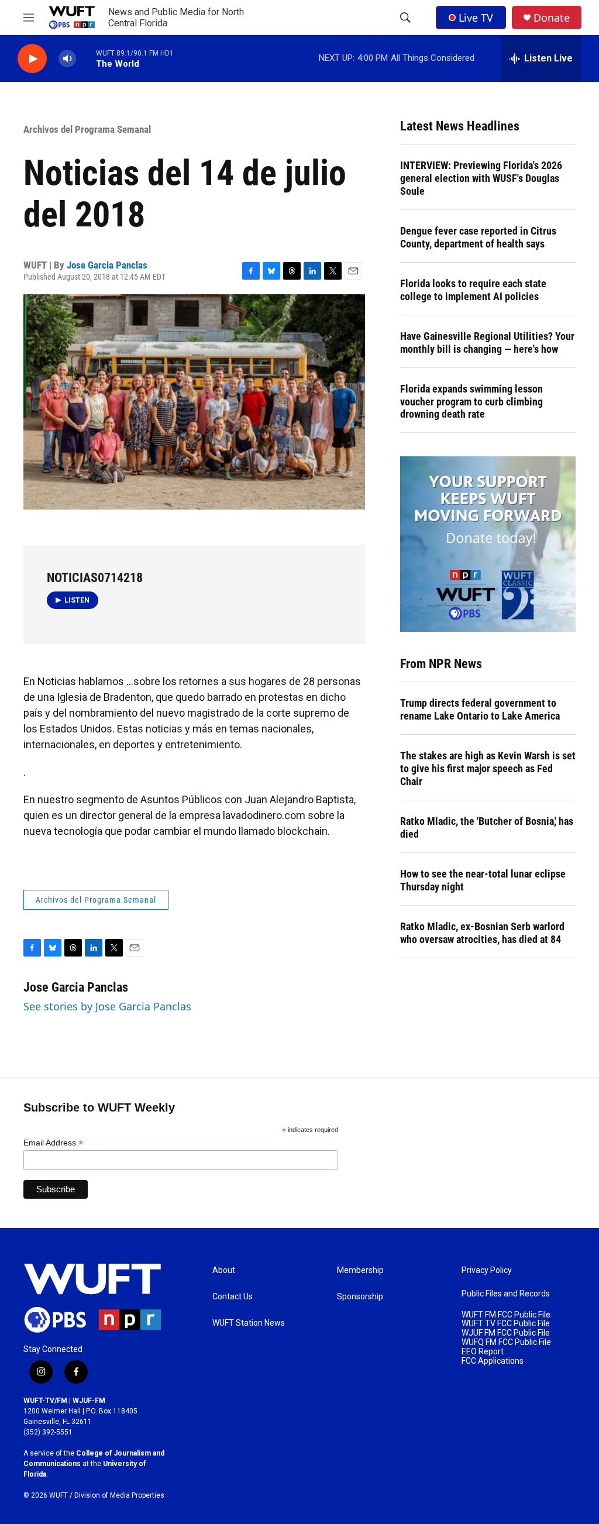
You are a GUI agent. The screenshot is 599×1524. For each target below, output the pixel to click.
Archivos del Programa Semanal (87, 129)
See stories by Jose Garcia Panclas (107, 1006)
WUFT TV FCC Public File (506, 1323)
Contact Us (232, 1296)
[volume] (67, 59)
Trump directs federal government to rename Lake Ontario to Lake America (480, 709)
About (223, 1270)
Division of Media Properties (119, 1495)
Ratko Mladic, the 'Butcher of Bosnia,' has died (486, 827)
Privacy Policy (487, 1270)
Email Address (53, 1142)
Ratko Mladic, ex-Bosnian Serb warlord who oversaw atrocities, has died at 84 (482, 932)
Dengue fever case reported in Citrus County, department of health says (478, 237)
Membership (360, 1270)
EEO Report (483, 1351)
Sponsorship (360, 1296)
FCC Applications (493, 1361)
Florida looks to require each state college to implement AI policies (473, 289)
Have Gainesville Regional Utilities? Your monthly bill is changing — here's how (487, 342)
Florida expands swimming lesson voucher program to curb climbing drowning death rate (471, 402)
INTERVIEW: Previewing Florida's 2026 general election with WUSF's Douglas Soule (481, 178)
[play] (32, 59)
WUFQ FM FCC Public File (506, 1342)
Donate (551, 18)
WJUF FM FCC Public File (506, 1333)
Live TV (476, 18)
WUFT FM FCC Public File (506, 1314)
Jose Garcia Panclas (107, 265)
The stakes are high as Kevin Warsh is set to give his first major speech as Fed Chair (488, 768)
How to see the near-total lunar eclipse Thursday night (483, 880)
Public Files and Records (506, 1293)
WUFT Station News (248, 1323)
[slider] (86, 58)
